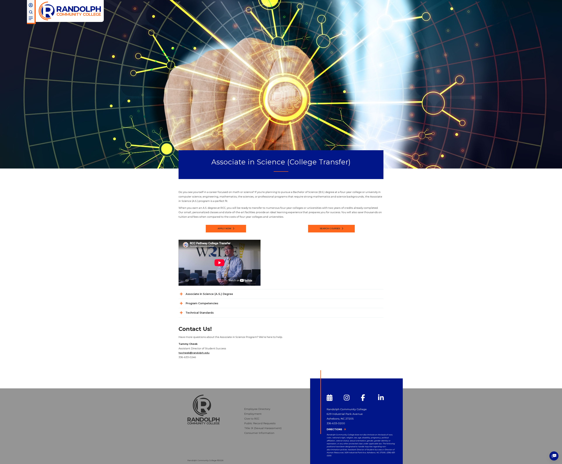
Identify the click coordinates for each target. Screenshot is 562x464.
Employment (253, 413)
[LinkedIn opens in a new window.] (386, 397)
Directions (334, 429)
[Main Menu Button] (31, 18)
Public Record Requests (260, 423)
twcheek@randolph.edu (194, 352)
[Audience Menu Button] (31, 5)
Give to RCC (251, 418)
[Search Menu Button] (31, 12)
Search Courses (330, 228)
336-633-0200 (336, 423)
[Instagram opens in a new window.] (352, 397)
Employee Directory (257, 408)
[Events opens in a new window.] (335, 397)
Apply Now (224, 228)
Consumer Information (259, 432)
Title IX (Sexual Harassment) (263, 428)
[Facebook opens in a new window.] (369, 397)
